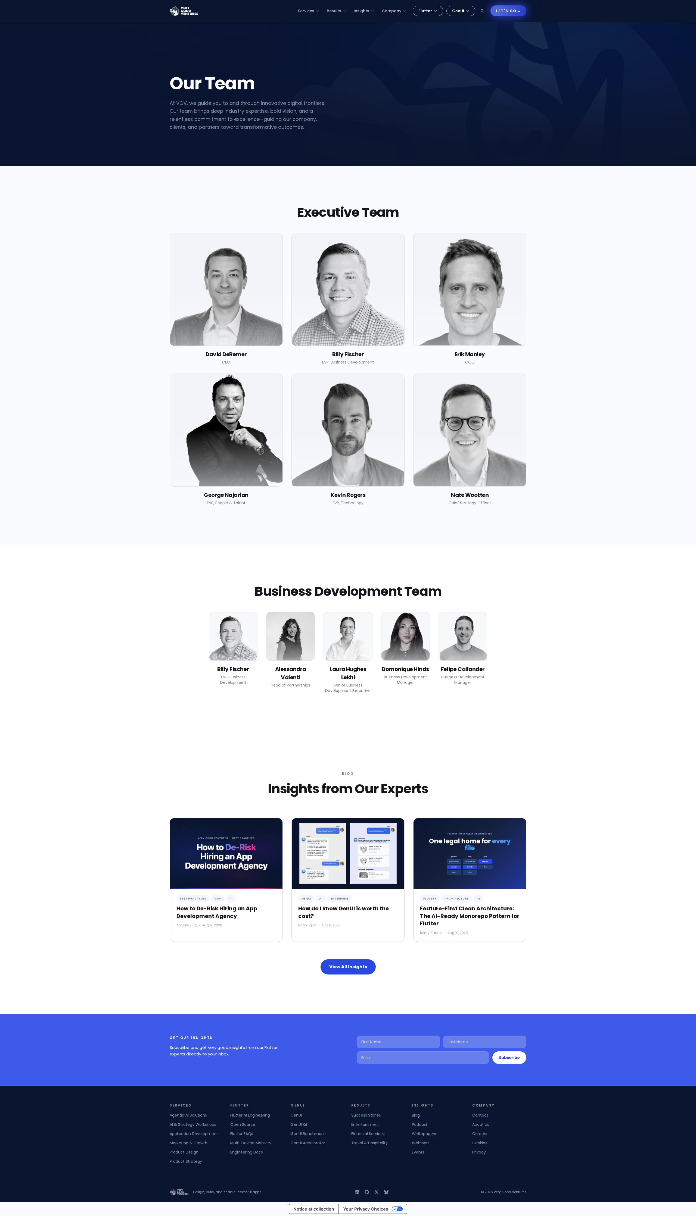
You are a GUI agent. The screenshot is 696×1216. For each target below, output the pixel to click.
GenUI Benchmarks (309, 1133)
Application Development (194, 1133)
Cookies (479, 1143)
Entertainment (365, 1124)
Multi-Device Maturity (250, 1143)
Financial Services (368, 1133)
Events (418, 1152)
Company (391, 11)
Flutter (425, 11)
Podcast (419, 1124)
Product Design (184, 1152)
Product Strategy (186, 1161)
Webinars (421, 1143)
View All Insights (348, 967)
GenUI (458, 11)
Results (334, 11)
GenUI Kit (299, 1124)
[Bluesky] (386, 1192)
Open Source (242, 1124)
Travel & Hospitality (369, 1143)
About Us (480, 1124)
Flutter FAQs (241, 1133)
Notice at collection (313, 1209)
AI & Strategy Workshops (193, 1124)
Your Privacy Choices (365, 1209)
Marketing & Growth (188, 1143)
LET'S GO (508, 11)
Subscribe (509, 1057)
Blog (416, 1115)
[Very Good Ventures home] (184, 11)
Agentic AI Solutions (188, 1115)
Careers (479, 1133)
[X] (376, 1192)
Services (306, 11)
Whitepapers (424, 1133)
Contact (480, 1115)
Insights (361, 11)
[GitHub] (367, 1192)
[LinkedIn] (357, 1192)
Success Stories (366, 1115)
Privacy (479, 1152)
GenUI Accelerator (308, 1143)
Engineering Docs (246, 1152)
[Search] (482, 11)
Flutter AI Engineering (250, 1115)
